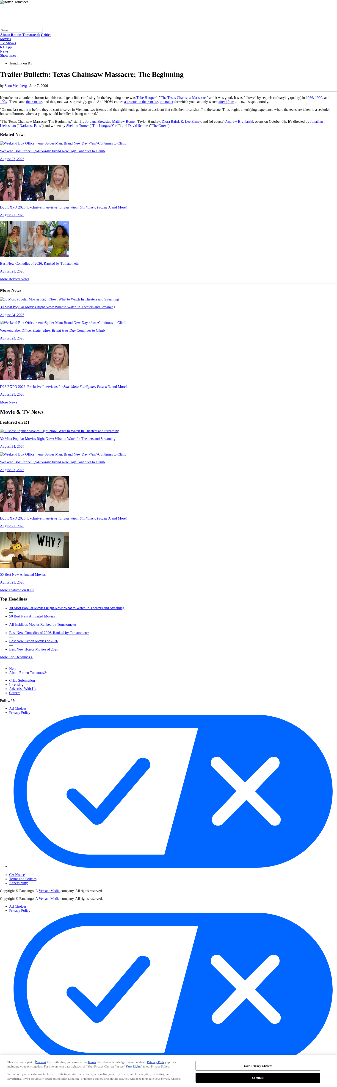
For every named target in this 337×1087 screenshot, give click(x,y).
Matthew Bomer (123, 121)
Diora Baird (170, 121)
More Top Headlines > (16, 657)
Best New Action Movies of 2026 (33, 641)
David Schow (138, 126)
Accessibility (18, 883)
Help (12, 668)
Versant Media (49, 891)
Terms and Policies (22, 879)
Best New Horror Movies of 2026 (33, 649)
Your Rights (133, 1066)
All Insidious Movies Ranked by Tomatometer (42, 624)
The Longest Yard (105, 126)
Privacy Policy (19, 712)
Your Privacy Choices (28, 871)
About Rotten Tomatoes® (28, 673)
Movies (5, 39)
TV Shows (8, 43)
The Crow (159, 126)
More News (8, 402)
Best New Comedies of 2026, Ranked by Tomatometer (49, 633)
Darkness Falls (30, 126)
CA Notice (17, 875)
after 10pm (226, 102)
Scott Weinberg (16, 86)
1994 (3, 102)
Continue (258, 1077)
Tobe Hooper (146, 98)
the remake (34, 102)
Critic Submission (22, 680)
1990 (318, 98)
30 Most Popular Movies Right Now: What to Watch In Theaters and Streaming (66, 608)
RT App (6, 47)
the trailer (166, 102)
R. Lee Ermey (191, 121)
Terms (92, 1062)
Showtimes (8, 55)
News (4, 51)
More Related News (14, 279)
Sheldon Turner (77, 126)
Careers (14, 693)
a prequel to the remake (141, 102)
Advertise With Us (22, 689)
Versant (41, 1062)
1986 (309, 98)
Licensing (16, 685)
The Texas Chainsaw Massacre (183, 98)
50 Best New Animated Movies (32, 616)
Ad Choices (17, 708)
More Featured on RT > (17, 590)
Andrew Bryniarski (239, 121)
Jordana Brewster (97, 121)
